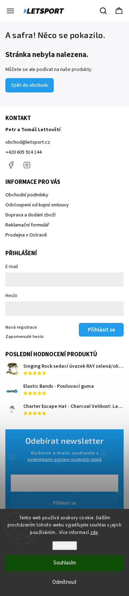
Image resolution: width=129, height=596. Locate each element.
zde (94, 532)
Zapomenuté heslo (24, 336)
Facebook (10, 164)
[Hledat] (103, 11)
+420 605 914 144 (23, 152)
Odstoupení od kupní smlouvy (37, 205)
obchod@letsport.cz (27, 142)
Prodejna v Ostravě (26, 235)
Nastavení (64, 545)
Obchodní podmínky (26, 195)
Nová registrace (21, 327)
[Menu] (10, 11)
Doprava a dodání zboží (30, 215)
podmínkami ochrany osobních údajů (65, 459)
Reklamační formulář (27, 225)
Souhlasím (64, 563)
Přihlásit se (64, 503)
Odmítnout (64, 582)
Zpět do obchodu (29, 85)
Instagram (27, 164)
